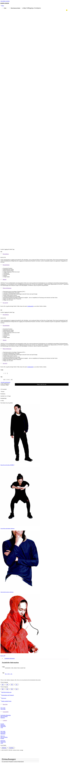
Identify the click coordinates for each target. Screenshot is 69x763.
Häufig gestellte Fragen (6, 701)
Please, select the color (41, 384)
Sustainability (6, 711)
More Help (5, 704)
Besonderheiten (6, 264)
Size (1, 376)
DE (2, 684)
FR (12, 684)
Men (5, 8)
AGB (2, 727)
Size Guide (3, 707)
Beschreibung (6, 254)
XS (5, 673)
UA (16, 684)
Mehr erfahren (35, 749)
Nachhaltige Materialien (6, 715)
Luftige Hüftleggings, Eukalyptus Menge (5, 384)
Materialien (3, 733)
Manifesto (3, 717)
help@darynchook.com (6, 692)
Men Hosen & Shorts (15, 8)
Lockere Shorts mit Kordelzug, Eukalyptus (7, 528)
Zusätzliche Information (10, 658)
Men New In (3, 655)
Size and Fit (5, 302)
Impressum (3, 725)
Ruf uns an (3, 698)
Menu (2, 5)
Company (5, 720)
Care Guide (3, 709)
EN (7, 684)
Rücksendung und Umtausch (7, 695)
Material (4, 279)
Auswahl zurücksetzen (5, 382)
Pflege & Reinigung (7, 288)
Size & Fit (5, 363)
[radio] (4, 373)
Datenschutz (3, 726)
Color (2, 369)
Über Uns (3, 736)
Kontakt (2, 723)
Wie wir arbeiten (4, 716)
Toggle (6, 754)
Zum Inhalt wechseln (5, 1)
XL (11, 673)
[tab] (34, 254)
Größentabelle (30, 306)
